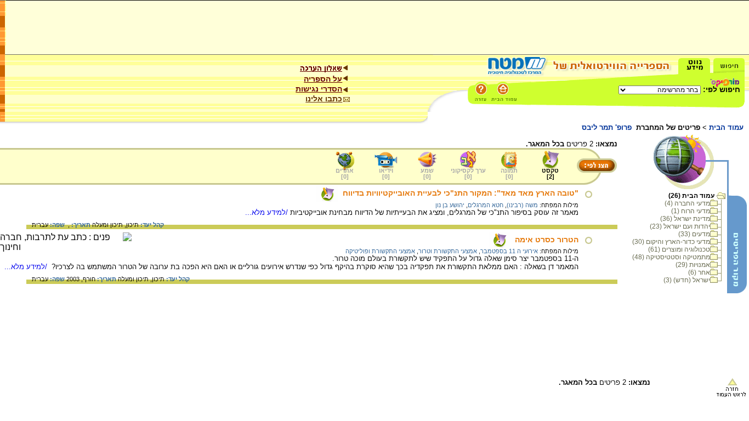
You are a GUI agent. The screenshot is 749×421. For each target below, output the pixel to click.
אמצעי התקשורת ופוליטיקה (380, 251)
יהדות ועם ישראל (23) (680, 226)
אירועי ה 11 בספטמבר (509, 251)
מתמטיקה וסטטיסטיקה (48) (671, 257)
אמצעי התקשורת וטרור (447, 251)
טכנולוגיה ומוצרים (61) (679, 249)
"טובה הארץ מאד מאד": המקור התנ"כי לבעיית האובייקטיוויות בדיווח (460, 193)
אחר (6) (699, 272)
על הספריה (323, 79)
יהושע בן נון (449, 205)
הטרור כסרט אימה (546, 239)
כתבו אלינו (323, 98)
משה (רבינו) (522, 205)
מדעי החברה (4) (687, 203)
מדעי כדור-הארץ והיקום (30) (671, 242)
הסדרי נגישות (319, 88)
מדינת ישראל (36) (685, 219)
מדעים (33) (694, 234)
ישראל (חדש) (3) (686, 280)
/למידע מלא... (267, 212)
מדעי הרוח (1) (690, 211)
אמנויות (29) (693, 265)
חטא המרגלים (485, 205)
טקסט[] (550, 173)
